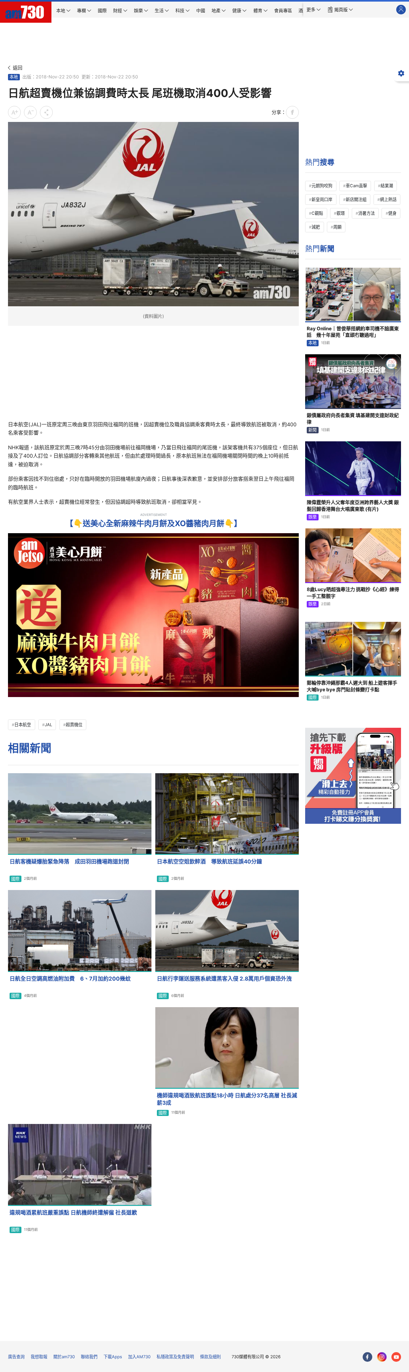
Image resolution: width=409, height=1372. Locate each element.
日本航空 (22, 724)
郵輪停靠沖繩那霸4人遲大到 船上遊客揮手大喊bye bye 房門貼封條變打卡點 (352, 686)
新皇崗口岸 (322, 199)
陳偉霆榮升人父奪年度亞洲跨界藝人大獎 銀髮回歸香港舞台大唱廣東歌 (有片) (353, 505)
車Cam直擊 (356, 185)
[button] (313, 10)
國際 (15, 878)
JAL (48, 724)
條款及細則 (210, 1356)
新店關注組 (356, 199)
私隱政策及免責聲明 (175, 1356)
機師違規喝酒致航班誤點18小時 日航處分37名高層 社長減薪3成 (227, 1099)
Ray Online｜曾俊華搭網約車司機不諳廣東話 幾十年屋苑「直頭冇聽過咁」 (353, 331)
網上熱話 (388, 199)
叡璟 (340, 213)
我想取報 (39, 1356)
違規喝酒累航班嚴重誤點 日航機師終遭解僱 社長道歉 (73, 1212)
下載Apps (113, 1356)
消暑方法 (366, 213)
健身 (392, 213)
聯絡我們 (89, 1356)
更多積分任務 (237, 1331)
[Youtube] (396, 1357)
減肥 (316, 226)
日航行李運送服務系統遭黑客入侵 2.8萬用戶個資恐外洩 (224, 978)
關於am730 (64, 1356)
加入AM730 (139, 1356)
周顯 (337, 226)
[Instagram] (382, 1357)
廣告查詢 (16, 1356)
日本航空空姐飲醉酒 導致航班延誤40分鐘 (209, 861)
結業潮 (387, 185)
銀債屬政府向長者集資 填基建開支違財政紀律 (353, 418)
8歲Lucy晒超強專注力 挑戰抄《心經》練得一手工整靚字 (353, 592)
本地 (14, 76)
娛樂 (312, 516)
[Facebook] (367, 1357)
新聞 (312, 429)
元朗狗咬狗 (322, 185)
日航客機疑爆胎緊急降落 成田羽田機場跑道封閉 (69, 861)
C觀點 (317, 213)
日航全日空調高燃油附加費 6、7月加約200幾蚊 (70, 978)
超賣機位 (74, 724)
